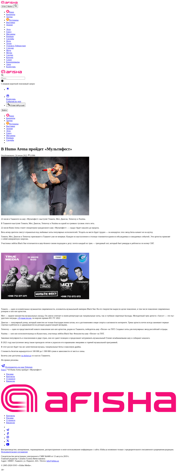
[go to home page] (9, 3)
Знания (9, 25)
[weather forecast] (91, 91)
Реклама (9, 374)
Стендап (10, 48)
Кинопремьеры (13, 62)
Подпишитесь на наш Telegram (18, 367)
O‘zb (4, 7)
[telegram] (7, 431)
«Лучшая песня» (24, 318)
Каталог (9, 57)
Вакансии (10, 381)
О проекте (10, 379)
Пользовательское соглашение (14, 452)
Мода (8, 50)
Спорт (9, 60)
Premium (10, 36)
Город (8, 32)
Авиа (8, 64)
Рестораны (14, 20)
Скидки (9, 55)
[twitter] (7, 441)
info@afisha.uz (53, 461)
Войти (10, 7)
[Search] (15, 6)
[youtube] (7, 445)
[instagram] (7, 438)
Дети (8, 29)
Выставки (10, 22)
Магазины (10, 34)
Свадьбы (10, 39)
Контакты (10, 376)
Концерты (10, 14)
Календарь (11, 67)
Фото (8, 41)
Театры (9, 17)
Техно (9, 43)
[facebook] (7, 434)
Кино (11, 12)
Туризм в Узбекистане (16, 46)
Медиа (9, 53)
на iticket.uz (26, 356)
